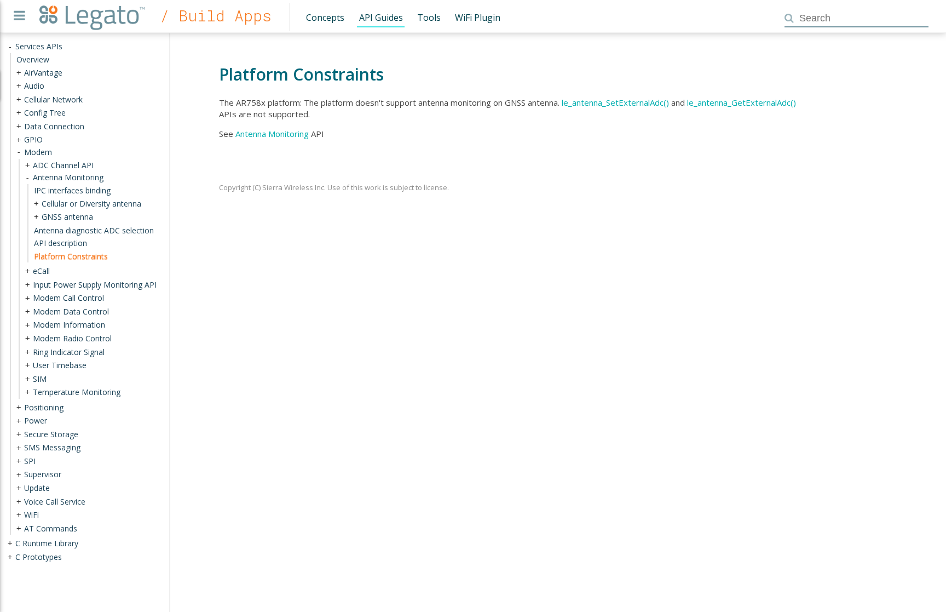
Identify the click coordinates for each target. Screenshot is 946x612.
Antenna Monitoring (272, 133)
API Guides (381, 18)
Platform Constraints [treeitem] (71, 255)
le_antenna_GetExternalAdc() (741, 102)
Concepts (325, 18)
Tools (429, 18)
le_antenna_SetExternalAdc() (615, 102)
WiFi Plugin (477, 18)
